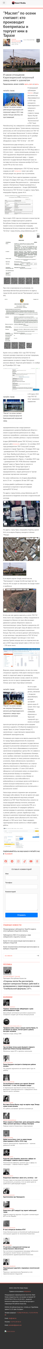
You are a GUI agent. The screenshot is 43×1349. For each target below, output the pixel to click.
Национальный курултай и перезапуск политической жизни (21, 1269)
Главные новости (12, 925)
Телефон (8, 882)
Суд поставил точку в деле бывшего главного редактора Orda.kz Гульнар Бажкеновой (19, 1048)
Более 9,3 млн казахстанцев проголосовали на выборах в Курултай (19, 942)
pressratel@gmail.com (15, 1325)
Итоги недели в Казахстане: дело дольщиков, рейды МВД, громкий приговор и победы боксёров (21, 1123)
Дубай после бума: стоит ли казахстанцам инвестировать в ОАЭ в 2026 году (17, 1140)
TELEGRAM (8, 854)
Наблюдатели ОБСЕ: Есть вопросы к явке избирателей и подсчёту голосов (17, 936)
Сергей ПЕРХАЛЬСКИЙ (16, 40)
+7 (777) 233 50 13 (15, 1322)
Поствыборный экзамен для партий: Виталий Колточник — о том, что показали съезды (18, 1084)
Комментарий (10, 892)
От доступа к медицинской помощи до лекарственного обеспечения (16, 1248)
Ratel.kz (30, 93)
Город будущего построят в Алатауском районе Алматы (19, 1065)
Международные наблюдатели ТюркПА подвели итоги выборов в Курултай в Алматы (19, 930)
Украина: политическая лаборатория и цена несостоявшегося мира (18, 1009)
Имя (7, 874)
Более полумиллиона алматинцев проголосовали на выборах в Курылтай (21, 948)
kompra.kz (18, 171)
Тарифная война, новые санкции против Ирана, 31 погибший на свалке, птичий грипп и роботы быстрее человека (20, 1029)
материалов (27, 1291)
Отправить (21, 915)
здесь (26, 84)
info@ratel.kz (12, 1318)
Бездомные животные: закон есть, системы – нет (20, 1178)
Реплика (7, 964)
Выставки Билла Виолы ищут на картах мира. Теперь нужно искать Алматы (21, 1105)
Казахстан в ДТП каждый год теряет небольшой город (19, 1211)
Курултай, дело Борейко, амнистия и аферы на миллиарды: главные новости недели (19, 1159)
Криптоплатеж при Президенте (14, 1197)
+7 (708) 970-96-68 (22, 1313)
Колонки (7, 997)
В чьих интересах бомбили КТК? (14, 1229)
